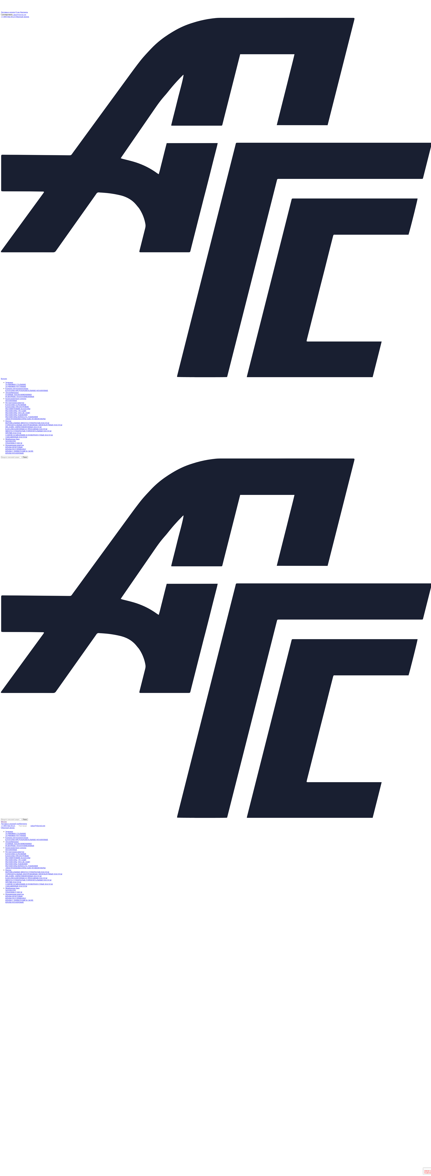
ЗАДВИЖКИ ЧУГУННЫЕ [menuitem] (15, 386)
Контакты (24, 12)
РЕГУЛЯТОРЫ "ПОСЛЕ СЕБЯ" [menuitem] (17, 413)
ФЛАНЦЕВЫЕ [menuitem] (11, 401)
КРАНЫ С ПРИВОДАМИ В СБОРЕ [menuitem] (19, 451)
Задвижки (9, 382)
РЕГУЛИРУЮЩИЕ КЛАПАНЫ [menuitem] (17, 409)
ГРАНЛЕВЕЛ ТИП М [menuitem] (13, 443)
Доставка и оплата (8, 12)
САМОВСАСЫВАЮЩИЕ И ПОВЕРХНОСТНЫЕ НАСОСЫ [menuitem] (29, 435)
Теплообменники (12, 392)
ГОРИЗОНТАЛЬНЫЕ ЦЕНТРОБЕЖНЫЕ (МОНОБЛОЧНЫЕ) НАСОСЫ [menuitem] (33, 425)
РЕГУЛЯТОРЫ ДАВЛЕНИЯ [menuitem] (16, 415)
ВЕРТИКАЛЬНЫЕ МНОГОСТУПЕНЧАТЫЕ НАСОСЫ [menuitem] (27, 423)
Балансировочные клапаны (15, 399)
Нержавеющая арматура (14, 445)
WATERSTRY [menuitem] (10, 441)
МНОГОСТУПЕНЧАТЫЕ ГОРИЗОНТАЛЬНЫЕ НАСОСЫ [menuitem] (28, 431)
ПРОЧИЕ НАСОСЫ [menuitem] (13, 433)
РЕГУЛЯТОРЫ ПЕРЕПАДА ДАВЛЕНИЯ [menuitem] (21, 417)
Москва (4, 822)
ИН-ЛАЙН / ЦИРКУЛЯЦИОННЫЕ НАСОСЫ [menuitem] (23, 427)
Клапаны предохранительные (16, 388)
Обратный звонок (22, 17)
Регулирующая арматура (14, 403)
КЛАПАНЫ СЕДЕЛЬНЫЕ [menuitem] (15, 405)
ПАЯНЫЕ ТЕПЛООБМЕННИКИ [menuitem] (18, 395)
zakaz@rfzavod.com (38, 826)
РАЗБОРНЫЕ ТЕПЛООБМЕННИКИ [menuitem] (19, 397)
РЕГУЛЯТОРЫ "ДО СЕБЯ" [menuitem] (16, 411)
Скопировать (7, 14)
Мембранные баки (12, 439)
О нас (17, 12)
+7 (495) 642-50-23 (8, 826)
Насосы (8, 421)
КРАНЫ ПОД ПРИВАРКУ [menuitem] (15, 449)
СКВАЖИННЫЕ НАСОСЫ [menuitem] (16, 437)
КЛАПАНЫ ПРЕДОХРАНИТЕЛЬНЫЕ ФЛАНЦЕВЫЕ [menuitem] (26, 390)
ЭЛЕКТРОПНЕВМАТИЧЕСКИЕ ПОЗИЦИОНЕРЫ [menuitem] (25, 419)
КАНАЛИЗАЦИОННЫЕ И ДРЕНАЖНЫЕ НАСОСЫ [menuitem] (26, 429)
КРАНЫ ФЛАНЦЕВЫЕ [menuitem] (14, 453)
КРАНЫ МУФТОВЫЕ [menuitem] (14, 447)
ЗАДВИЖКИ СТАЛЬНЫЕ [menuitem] (15, 384)
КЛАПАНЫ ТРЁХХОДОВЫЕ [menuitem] (17, 407)
